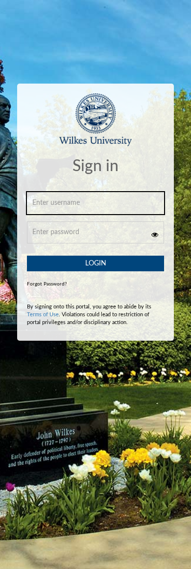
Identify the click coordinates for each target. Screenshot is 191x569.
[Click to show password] (154, 234)
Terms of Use (43, 314)
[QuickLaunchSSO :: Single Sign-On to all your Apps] (95, 125)
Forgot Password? (47, 284)
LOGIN (95, 263)
